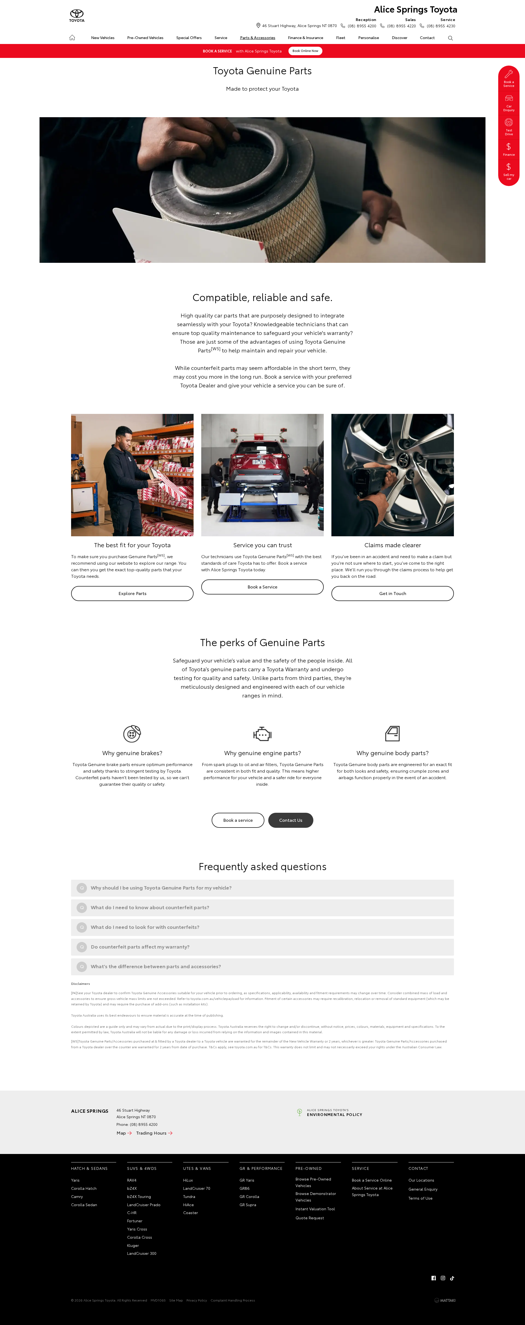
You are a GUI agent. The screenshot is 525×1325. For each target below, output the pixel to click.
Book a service (238, 820)
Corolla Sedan (84, 1204)
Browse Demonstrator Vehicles (316, 1197)
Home (72, 36)
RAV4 (131, 1180)
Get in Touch (392, 593)
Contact (427, 37)
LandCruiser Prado (144, 1204)
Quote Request (310, 1217)
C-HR (131, 1212)
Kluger (133, 1245)
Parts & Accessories (257, 37)
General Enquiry (423, 1189)
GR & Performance (261, 1168)
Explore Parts (132, 593)
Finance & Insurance (305, 37)
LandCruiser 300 (141, 1253)
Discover (399, 37)
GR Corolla (249, 1196)
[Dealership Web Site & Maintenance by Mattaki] (445, 1300)
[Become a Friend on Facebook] (434, 1278)
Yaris (75, 1180)
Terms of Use (421, 1198)
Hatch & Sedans (89, 1168)
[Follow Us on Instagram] (443, 1278)
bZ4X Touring (139, 1196)
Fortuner (134, 1220)
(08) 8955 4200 (362, 22)
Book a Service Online (372, 1180)
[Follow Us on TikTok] (452, 1278)
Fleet (340, 37)
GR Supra (248, 1204)
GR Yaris (247, 1180)
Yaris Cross (137, 1229)
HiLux (188, 1180)
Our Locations (421, 1180)
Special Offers (189, 37)
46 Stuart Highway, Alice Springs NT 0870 (299, 25)
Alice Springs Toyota (415, 8)
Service (221, 37)
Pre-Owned (309, 1168)
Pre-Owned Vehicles (145, 37)
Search (450, 38)
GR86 (245, 1188)
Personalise (368, 37)
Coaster (190, 1212)
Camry (77, 1196)
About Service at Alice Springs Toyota (372, 1191)
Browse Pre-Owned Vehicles (313, 1182)
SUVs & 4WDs (142, 1168)
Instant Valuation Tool (315, 1208)
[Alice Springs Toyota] (76, 15)
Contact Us (290, 820)
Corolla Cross (139, 1237)
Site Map (176, 1300)
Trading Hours (151, 1132)
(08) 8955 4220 (401, 22)
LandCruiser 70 (196, 1188)
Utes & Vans (197, 1168)
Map (121, 1132)
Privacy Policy (196, 1300)
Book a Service (262, 586)
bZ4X (132, 1188)
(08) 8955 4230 (441, 22)
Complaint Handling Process (233, 1300)
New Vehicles (103, 37)
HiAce (188, 1204)
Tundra (189, 1196)
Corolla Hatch (84, 1188)
